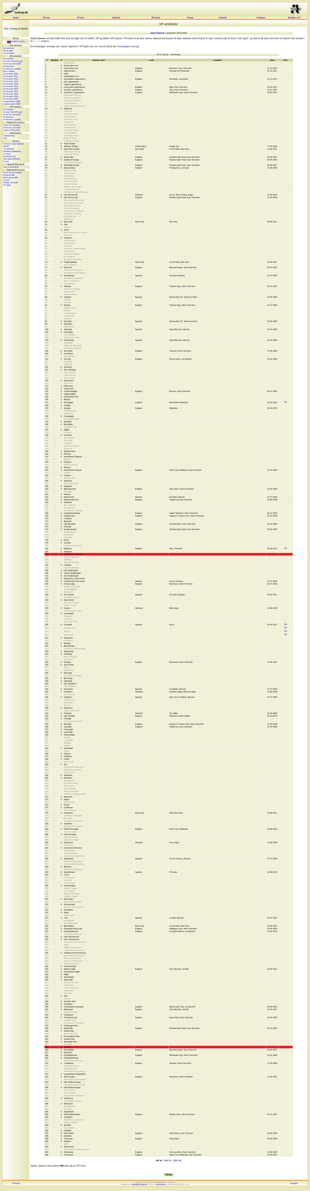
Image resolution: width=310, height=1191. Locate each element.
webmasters (161, 1184)
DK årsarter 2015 (10, 86)
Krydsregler (8, 51)
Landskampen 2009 (11, 104)
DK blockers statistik (12, 69)
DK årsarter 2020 (10, 99)
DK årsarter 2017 (10, 91)
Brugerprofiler (9, 175)
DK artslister (8, 59)
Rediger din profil (10, 182)
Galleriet (223, 18)
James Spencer (157, 33)
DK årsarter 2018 (10, 94)
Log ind (6, 180)
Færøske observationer (13, 144)
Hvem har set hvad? (12, 64)
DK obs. (46, 18)
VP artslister (8, 109)
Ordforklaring (9, 136)
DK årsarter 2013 (10, 81)
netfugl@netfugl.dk (139, 1184)
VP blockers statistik (12, 119)
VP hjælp (7, 185)
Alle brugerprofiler (10, 177)
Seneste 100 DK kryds (13, 61)
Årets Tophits (9, 71)
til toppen (16, 1183)
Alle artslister (8, 48)
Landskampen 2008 (11, 101)
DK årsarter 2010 (10, 74)
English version (18, 41)
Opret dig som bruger (12, 172)
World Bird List (9, 156)
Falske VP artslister (11, 125)
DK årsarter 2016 (10, 89)
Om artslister (8, 53)
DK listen (155, 18)
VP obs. (80, 18)
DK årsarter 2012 (10, 79)
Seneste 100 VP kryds (13, 112)
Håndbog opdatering (12, 151)
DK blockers (8, 66)
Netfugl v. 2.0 (294, 18)
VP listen (7, 154)
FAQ (5, 138)
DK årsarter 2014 (10, 84)
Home (16, 18)
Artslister (261, 18)
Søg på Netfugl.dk (11, 167)
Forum (190, 18)
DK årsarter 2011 (10, 76)
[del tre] (177, 1160)
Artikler (6, 146)
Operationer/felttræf (11, 159)
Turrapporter (8, 149)
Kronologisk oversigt (128, 46)
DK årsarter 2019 (10, 96)
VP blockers (8, 117)
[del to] (167, 1160)
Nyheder (116, 18)
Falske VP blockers (11, 130)
